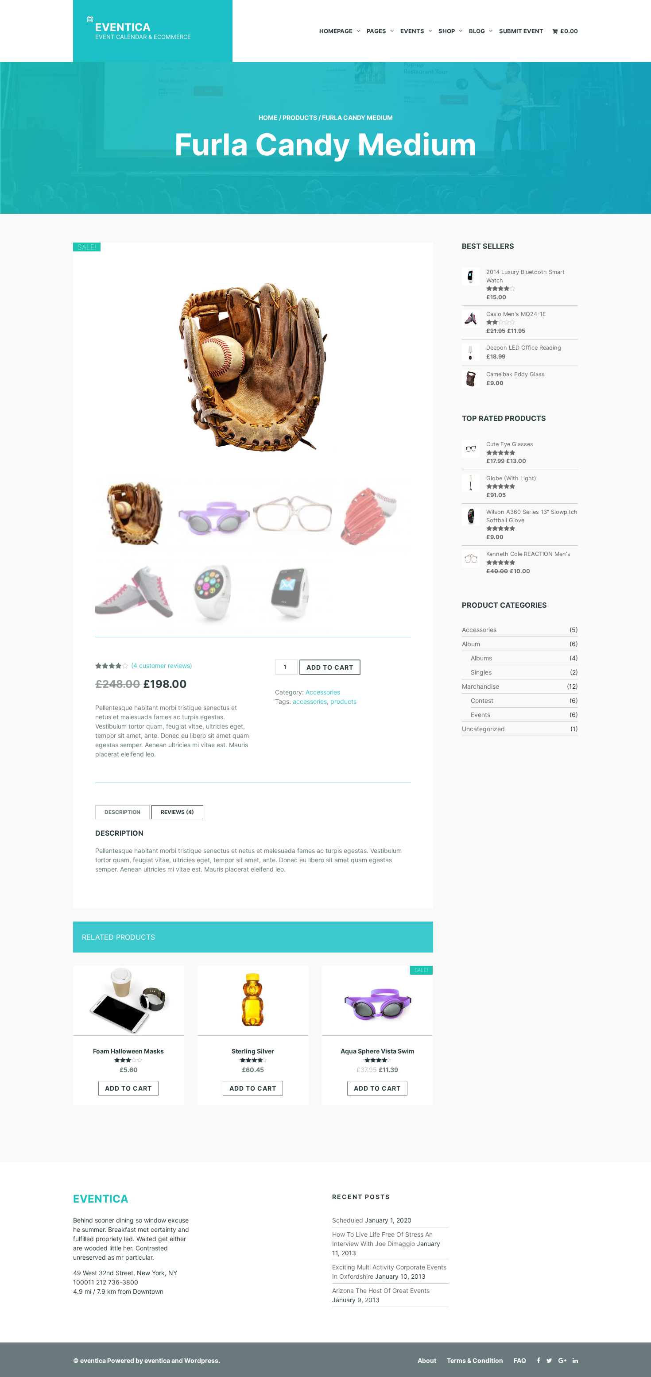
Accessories (323, 692)
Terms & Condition (475, 1360)
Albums (481, 658)
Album (471, 644)
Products (300, 117)
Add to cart (329, 667)
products (343, 701)
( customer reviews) (161, 665)
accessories (310, 701)
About (427, 1360)
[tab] (122, 812)
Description (122, 812)
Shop (446, 31)
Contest (482, 700)
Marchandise (480, 686)
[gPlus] (560, 1360)
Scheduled (347, 1220)
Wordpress (201, 1360)
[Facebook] (536, 1360)
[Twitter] (547, 1360)
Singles (481, 672)
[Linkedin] (573, 1360)
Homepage (336, 31)
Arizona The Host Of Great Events (381, 1290)
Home (268, 117)
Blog (477, 31)
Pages (376, 31)
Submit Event (521, 31)
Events (412, 31)
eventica (93, 1360)
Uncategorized (483, 729)
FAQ (520, 1360)
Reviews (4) (177, 812)
